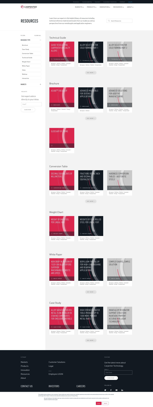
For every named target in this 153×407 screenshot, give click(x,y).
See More (90, 118)
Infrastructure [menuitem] (100, 92)
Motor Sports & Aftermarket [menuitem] (70, 77)
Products (91, 7)
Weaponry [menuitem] (84, 67)
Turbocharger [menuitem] (69, 85)
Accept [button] (98, 403)
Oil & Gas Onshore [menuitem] (102, 29)
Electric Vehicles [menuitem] (70, 92)
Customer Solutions (110, 2)
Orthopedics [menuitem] (116, 22)
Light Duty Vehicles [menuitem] (71, 60)
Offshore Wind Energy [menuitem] (101, 44)
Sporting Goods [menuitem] (86, 29)
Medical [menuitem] (114, 14)
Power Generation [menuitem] (102, 36)
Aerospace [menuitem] (68, 14)
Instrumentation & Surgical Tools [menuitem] (118, 44)
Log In (130, 2)
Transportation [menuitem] (70, 52)
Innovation (104, 7)
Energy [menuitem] (98, 14)
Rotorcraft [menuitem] (84, 46)
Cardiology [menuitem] (115, 29)
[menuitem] (76, 2)
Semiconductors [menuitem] (101, 71)
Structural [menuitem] (68, 29)
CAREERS (80, 386)
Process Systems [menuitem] (101, 78)
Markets (78, 7)
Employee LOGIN (56, 374)
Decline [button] (105, 403)
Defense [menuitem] (83, 39)
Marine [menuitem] (83, 60)
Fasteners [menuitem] (68, 36)
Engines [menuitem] (67, 22)
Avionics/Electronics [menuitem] (71, 43)
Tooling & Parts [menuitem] (101, 85)
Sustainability (87, 2)
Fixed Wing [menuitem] (84, 53)
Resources (117, 7)
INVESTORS (54, 386)
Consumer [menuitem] (84, 14)
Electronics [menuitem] (84, 22)
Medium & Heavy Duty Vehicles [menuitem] (70, 68)
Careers (97, 2)
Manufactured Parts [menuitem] (100, 52)
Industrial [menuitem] (99, 63)
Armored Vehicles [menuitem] (86, 74)
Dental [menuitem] (114, 36)
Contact (122, 2)
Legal (51, 366)
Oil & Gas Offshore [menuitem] (102, 22)
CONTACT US (27, 386)
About (129, 7)
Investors (76, 2)
